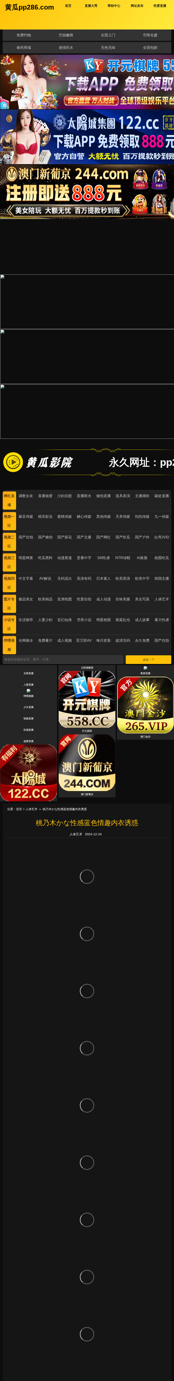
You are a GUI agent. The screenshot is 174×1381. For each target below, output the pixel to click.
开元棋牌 (87, 731)
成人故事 (142, 620)
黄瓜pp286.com (29, 7)
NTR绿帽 (122, 558)
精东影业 (45, 516)
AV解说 (45, 578)
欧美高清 (123, 578)
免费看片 (45, 640)
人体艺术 (162, 599)
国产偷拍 (45, 537)
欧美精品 (45, 599)
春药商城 (24, 47)
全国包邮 (150, 47)
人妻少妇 (45, 620)
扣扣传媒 (142, 516)
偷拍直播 (103, 496)
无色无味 (108, 47)
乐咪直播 (29, 673)
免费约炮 (24, 35)
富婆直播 (145, 673)
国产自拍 (26, 537)
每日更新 (103, 640)
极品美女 (26, 599)
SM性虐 (103, 558)
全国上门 (108, 35)
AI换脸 (142, 558)
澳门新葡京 (87, 794)
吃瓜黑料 (45, 558)
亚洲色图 (64, 599)
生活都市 (26, 620)
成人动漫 (103, 599)
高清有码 (84, 578)
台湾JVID (161, 537)
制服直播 (29, 718)
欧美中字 (142, 578)
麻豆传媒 (26, 516)
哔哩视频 (29, 696)
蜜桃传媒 (64, 516)
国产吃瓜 (123, 537)
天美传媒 (123, 516)
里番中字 (84, 558)
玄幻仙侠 (64, 620)
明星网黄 (26, 558)
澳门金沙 (145, 736)
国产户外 (142, 537)
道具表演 (123, 496)
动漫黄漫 (64, 558)
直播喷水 (84, 496)
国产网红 (103, 537)
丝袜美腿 (123, 599)
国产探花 (64, 537)
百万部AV (84, 640)
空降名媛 (150, 35)
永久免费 (142, 640)
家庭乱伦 (123, 620)
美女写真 (142, 599)
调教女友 (26, 496)
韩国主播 (162, 578)
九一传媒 (162, 516)
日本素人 (103, 578)
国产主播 (84, 537)
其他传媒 (103, 516)
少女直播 (29, 707)
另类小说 (84, 620)
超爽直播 (29, 741)
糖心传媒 (84, 516)
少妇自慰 (64, 496)
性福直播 (29, 729)
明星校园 (103, 620)
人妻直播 (29, 684)
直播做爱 (45, 496)
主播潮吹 (142, 496)
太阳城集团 (87, 667)
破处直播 (162, 496)
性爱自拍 (84, 599)
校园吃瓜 (162, 558)
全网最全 (26, 640)
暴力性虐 (162, 620)
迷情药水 (66, 47)
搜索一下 (149, 659)
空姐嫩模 (66, 35)
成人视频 (64, 640)
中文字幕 (26, 578)
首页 (19, 809)
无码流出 (64, 578)
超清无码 (123, 640)
